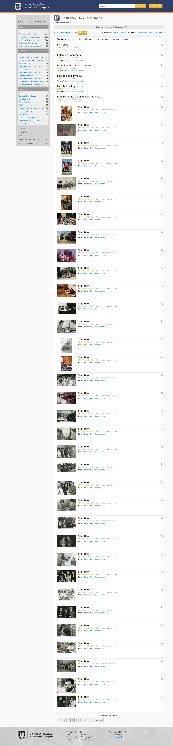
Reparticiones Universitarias (29, 34)
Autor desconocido (26, 75)
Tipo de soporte (27, 143)
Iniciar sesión (156, 6)
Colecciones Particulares (28, 43)
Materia (23, 131)
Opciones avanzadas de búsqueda (109, 27)
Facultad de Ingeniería (70, 86)
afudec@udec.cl (115, 737)
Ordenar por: (107, 33)
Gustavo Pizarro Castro (27, 96)
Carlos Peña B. (24, 123)
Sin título (83, 107)
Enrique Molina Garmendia (29, 40)
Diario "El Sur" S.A (25, 69)
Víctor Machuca (24, 102)
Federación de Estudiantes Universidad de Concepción (39, 57)
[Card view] (80, 33)
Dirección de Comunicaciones (74, 65)
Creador (23, 50)
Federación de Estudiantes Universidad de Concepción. (39, 81)
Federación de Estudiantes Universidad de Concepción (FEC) (41, 37)
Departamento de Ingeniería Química (78, 96)
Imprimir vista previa (64, 33)
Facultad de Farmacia (69, 75)
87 (89, 720)
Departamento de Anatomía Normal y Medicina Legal (39, 66)
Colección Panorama (69, 55)
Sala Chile (62, 44)
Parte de (23, 27)
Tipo (21, 135)
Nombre (23, 89)
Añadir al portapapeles (161, 44)
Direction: (130, 33)
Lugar (22, 128)
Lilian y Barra (23, 114)
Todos (21, 31)
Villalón (21, 105)
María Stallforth (24, 63)
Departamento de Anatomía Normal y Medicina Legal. (39, 72)
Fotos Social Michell (26, 111)
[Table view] (84, 33)
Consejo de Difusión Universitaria (31, 120)
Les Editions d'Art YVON (27, 117)
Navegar (140, 6)
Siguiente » (97, 720)
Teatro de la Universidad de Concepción (33, 46)
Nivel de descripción (29, 139)
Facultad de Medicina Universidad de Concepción (37, 60)
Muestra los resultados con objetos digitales (111, 39)
